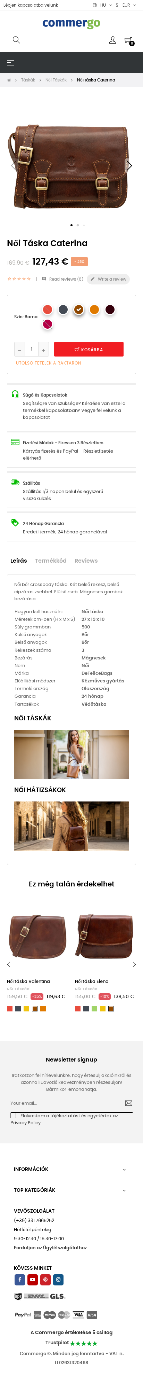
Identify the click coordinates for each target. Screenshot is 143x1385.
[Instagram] (58, 1279)
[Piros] (47, 309)
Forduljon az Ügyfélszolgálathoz (50, 1248)
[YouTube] (32, 1279)
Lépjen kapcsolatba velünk (30, 5)
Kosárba (91, 350)
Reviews (86, 561)
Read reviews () (62, 279)
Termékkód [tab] (51, 561)
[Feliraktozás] (126, 1104)
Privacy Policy (25, 1123)
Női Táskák (18, 989)
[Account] (112, 40)
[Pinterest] (45, 1279)
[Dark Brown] (110, 309)
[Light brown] (94, 309)
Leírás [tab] (18, 561)
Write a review (108, 278)
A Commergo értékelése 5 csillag (71, 1332)
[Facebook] (20, 1279)
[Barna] (78, 309)
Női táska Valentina (28, 981)
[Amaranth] (47, 324)
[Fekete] (63, 309)
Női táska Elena (92, 981)
